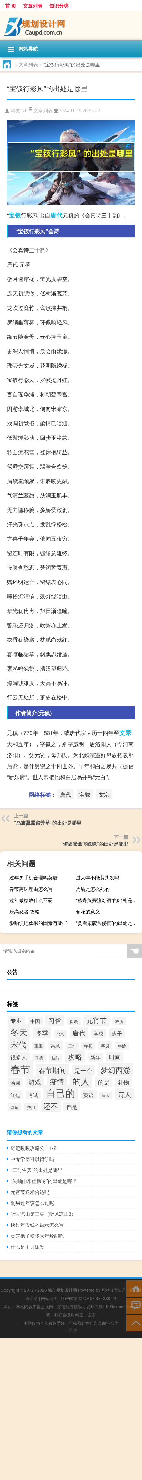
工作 (72, 1046)
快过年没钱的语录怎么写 (37, 1224)
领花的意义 (88, 911)
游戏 (34, 1082)
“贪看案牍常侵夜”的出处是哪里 (108, 922)
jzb (24, 110)
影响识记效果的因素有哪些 (38, 922)
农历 (119, 1021)
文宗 (125, 732)
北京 (60, 1033)
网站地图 (49, 1298)
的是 (104, 1082)
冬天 (19, 1031)
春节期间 (52, 1070)
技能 (55, 1058)
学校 (98, 1033)
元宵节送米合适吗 (30, 1191)
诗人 (124, 1094)
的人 (81, 1081)
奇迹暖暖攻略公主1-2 (34, 1147)
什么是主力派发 (27, 1246)
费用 (31, 1107)
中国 (35, 1021)
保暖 (74, 1021)
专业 (16, 1021)
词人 (106, 1095)
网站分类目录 (113, 1290)
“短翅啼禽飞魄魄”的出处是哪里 (94, 843)
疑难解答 (69, 1298)
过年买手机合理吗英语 (33, 877)
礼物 (123, 1082)
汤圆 (15, 1082)
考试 (33, 1094)
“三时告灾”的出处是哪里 (36, 1169)
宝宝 (38, 1046)
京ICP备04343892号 (97, 1298)
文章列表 (32, 5)
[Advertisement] (71, 1409)
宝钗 (15, 215)
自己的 (60, 1093)
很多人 (18, 1057)
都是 (71, 1106)
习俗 (54, 1020)
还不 (50, 1106)
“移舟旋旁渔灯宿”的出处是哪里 (108, 900)
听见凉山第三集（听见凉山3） (43, 1213)
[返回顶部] (134, 1322)
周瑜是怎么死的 (93, 888)
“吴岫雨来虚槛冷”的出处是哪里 (44, 1180)
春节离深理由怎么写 (31, 888)
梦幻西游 (115, 1069)
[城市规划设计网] (71, 25)
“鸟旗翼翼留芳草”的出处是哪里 (47, 822)
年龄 (122, 1046)
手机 (39, 1058)
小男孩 (71, 1330)
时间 (115, 1057)
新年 (95, 1057)
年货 (105, 1045)
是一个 (83, 1070)
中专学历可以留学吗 (32, 1158)
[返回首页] (134, 1288)
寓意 (55, 1045)
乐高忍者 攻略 (24, 911)
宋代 (18, 1044)
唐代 (56, 215)
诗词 (14, 1107)
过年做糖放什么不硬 (31, 900)
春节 (20, 1068)
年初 (88, 1046)
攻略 (75, 1056)
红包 (15, 1094)
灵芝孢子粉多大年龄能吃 (37, 1235)
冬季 (42, 1032)
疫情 (57, 1081)
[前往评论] (134, 1305)
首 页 (10, 5)
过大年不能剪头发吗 (97, 877)
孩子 (117, 1033)
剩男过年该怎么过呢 (32, 1202)
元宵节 (96, 1020)
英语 (88, 1094)
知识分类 (59, 5)
